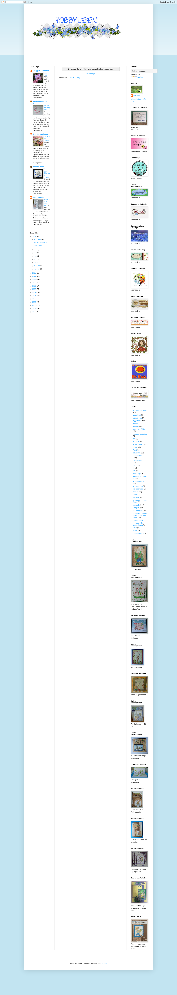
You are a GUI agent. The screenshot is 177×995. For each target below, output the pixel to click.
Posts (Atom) (75, 78)
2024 (34, 276)
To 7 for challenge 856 (47, 108)
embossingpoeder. (140, 434)
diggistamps (137, 421)
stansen (136, 497)
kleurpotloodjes (138, 456)
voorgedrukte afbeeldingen (138, 524)
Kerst (135, 450)
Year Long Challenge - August (47, 173)
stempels (136, 505)
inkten (135, 447)
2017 (34, 299)
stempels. (136, 508)
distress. (136, 426)
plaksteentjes (138, 486)
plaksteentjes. (138, 489)
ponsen (135, 492)
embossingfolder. (139, 429)
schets (135, 495)
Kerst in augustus (40, 242)
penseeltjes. (137, 474)
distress (136, 423)
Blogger (104, 963)
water (135, 528)
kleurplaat (136, 453)
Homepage (90, 74)
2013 (34, 312)
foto (134, 439)
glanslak (136, 442)
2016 (34, 302)
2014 (34, 309)
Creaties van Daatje (40, 134)
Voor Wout (38, 245)
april (36, 259)
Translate (139, 77)
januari (37, 269)
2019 (34, 292)
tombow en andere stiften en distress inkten (140, 515)
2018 (34, 296)
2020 (34, 289)
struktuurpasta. (138, 511)
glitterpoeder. (138, 444)
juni (35, 253)
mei (35, 256)
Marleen (136, 96)
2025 (34, 273)
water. (135, 531)
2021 (34, 286)
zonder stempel (138, 534)
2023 (34, 279)
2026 (34, 237)
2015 (34, 305)
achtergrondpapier (140, 410)
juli (35, 250)
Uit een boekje (138, 520)
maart (36, 262)
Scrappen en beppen (41, 71)
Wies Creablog (38, 197)
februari (37, 266)
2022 (34, 283)
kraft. (134, 465)
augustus (37, 239)
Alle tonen (47, 227)
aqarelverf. (137, 415)
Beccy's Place (38, 167)
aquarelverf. (137, 418)
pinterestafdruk (138, 481)
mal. (134, 471)
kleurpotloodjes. (139, 460)
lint (134, 468)
